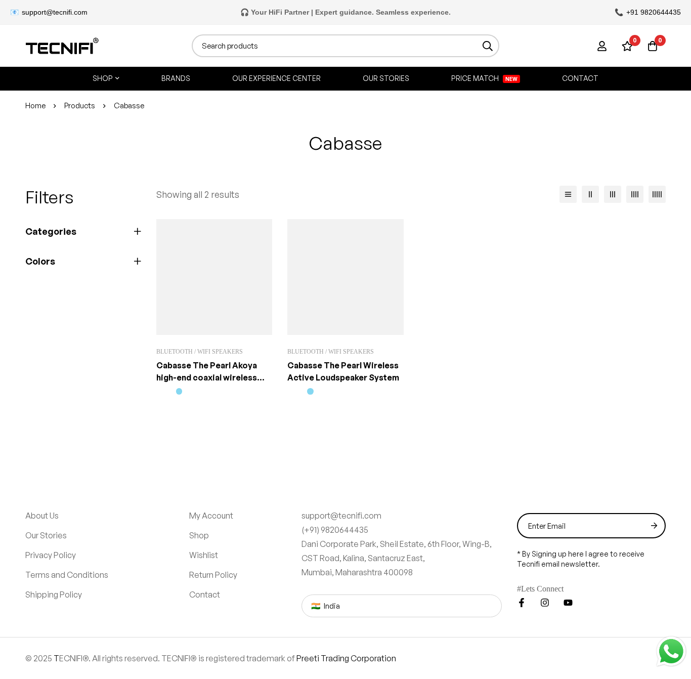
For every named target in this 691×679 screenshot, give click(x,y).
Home (35, 105)
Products (79, 105)
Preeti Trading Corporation (346, 585)
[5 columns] (657, 194)
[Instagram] (544, 529)
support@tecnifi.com (55, 12)
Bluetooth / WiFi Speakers (201, 278)
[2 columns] (590, 194)
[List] (568, 194)
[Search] (488, 45)
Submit (654, 452)
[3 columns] (612, 194)
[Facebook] (521, 529)
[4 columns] (634, 194)
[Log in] (602, 46)
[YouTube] (568, 529)
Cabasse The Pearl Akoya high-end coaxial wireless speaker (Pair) (206, 304)
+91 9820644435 (653, 12)
